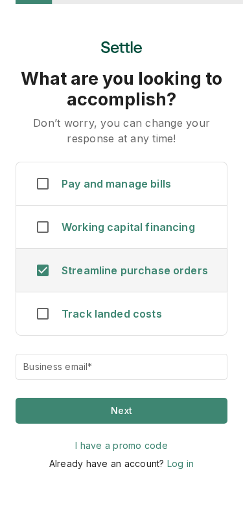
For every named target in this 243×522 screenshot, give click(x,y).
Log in (180, 463)
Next (121, 410)
